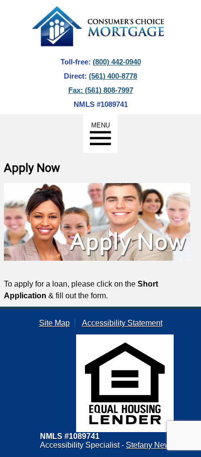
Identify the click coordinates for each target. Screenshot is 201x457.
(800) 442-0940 (117, 62)
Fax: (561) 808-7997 (100, 90)
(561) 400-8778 (113, 76)
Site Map (54, 323)
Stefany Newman (155, 445)
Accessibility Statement (122, 323)
